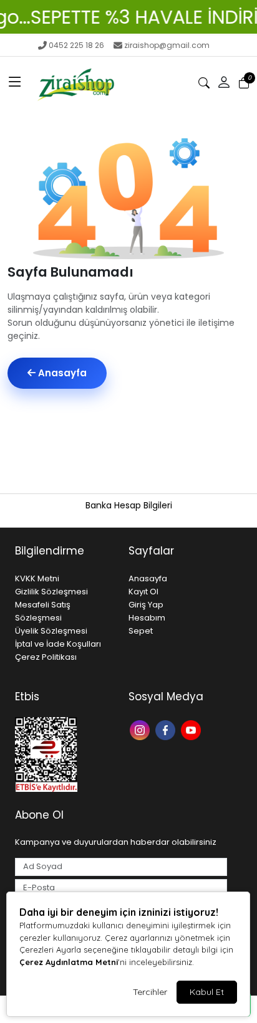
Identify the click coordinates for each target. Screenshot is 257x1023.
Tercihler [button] (150, 991)
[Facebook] (167, 729)
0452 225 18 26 (76, 45)
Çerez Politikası (46, 657)
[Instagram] (141, 729)
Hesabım (146, 618)
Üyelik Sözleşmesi (51, 631)
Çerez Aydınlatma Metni (68, 962)
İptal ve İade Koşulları (58, 644)
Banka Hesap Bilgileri (128, 505)
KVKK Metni (37, 578)
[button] (15, 83)
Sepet (140, 631)
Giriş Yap (145, 605)
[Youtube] (192, 729)
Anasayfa (61, 372)
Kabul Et (207, 991)
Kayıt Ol (143, 591)
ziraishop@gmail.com (167, 45)
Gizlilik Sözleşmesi (51, 591)
